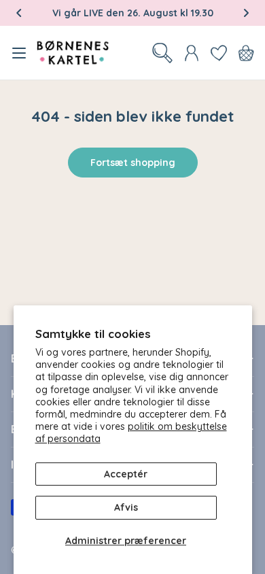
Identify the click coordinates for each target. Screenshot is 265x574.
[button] (19, 13)
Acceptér (125, 474)
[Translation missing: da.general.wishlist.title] (219, 53)
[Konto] (191, 53)
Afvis (126, 507)
